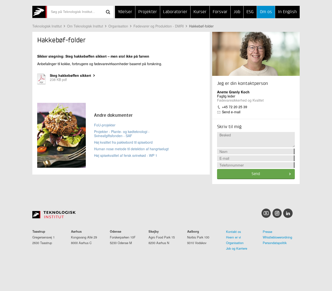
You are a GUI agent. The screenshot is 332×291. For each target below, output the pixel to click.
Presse (267, 231)
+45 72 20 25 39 (234, 106)
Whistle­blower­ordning (277, 237)
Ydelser (125, 12)
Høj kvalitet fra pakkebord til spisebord (123, 142)
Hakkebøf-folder (201, 26)
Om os (266, 12)
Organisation (118, 26)
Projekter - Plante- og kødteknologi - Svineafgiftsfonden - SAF (121, 133)
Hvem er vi (233, 237)
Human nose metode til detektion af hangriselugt (131, 148)
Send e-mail (231, 111)
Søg (108, 12)
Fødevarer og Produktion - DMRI (158, 26)
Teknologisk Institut (47, 26)
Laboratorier (175, 12)
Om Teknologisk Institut (85, 26)
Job (237, 12)
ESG (250, 12)
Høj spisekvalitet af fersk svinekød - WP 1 (125, 155)
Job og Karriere (236, 248)
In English (287, 12)
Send (256, 174)
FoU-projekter (104, 125)
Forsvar (220, 12)
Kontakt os (233, 231)
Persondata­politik (275, 242)
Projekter (147, 12)
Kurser (200, 12)
